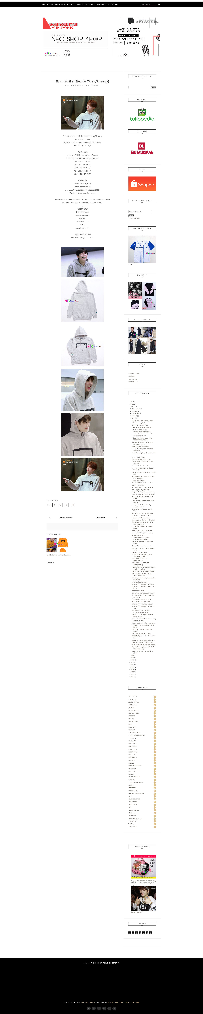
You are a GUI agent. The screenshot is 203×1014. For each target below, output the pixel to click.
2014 (132, 669)
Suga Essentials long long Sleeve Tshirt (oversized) (142, 555)
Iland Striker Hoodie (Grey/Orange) (143, 571)
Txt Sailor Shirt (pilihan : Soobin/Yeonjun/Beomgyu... (141, 431)
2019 (132, 658)
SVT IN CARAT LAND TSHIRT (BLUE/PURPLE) (140, 560)
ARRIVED (131, 708)
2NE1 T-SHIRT (132, 697)
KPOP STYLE (132, 768)
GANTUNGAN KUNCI (134, 732)
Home (43, 4)
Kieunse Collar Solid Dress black (142, 427)
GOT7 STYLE (132, 738)
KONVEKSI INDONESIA (135, 766)
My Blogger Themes (130, 1002)
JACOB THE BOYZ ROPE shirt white (142, 487)
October (135, 411)
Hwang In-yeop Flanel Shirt (140, 446)
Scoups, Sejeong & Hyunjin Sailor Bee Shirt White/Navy (144, 648)
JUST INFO (131, 760)
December (135, 409)
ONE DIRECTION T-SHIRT (135, 782)
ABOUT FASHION (133, 702)
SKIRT (130, 807)
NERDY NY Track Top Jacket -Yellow (143, 584)
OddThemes (113, 1002)
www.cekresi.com (133, 218)
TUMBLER (131, 824)
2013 (132, 672)
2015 (132, 667)
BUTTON (131, 719)
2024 (132, 402)
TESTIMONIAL (132, 379)
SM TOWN (131, 813)
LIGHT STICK (132, 771)
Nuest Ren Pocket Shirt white (141, 633)
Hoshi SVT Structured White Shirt (142, 642)
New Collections (66, 4)
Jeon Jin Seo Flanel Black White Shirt (143, 640)
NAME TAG (131, 780)
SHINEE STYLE (132, 802)
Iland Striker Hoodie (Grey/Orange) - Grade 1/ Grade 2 (143, 568)
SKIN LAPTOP (132, 804)
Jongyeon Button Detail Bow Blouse (143, 492)
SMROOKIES (132, 815)
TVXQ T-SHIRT (132, 827)
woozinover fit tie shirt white (141, 518)
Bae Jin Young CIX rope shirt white (142, 513)
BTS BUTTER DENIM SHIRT (140, 425)
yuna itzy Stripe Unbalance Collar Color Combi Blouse (142, 435)
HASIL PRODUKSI (133, 373)
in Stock (57, 4)
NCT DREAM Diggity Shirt (139, 423)
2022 (132, 404)
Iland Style (54, 500)
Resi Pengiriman (113, 4)
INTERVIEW (131, 755)
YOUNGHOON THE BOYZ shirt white (143, 494)
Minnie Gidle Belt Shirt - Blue (141, 466)
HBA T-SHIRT (132, 744)
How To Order (101, 4)
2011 (132, 676)
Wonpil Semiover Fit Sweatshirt (142, 531)
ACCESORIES (132, 705)
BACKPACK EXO (133, 710)
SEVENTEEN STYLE (134, 799)
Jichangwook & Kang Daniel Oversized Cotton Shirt (140, 538)
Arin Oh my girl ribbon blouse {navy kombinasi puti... (143, 477)
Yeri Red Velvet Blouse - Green (141, 546)
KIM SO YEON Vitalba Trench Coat (142, 483)
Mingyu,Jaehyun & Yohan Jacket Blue (143, 623)
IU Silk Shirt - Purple (138, 481)
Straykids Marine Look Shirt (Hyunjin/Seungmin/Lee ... (141, 611)
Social (79, 4)
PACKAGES (131, 376)
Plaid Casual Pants (138, 591)
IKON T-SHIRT (132, 749)
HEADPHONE (132, 746)
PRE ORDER (132, 788)
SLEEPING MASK (133, 810)
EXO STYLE (131, 730)
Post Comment (94, 85)
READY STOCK (132, 791)
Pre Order (50, 4)
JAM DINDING (132, 757)
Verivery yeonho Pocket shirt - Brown (144, 644)
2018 (132, 660)
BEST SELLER (89, 4)
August (134, 416)
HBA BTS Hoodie (136, 912)
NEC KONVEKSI (133, 382)
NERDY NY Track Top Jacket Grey (142, 515)
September (136, 413)
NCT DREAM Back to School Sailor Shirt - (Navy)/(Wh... (142, 523)
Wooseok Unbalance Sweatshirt (142, 599)
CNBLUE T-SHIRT (133, 721)
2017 (132, 662)
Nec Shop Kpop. (88, 1002)
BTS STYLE (131, 716)
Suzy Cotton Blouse (138, 535)
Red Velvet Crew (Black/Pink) (141, 602)
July (133, 418)
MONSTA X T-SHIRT (134, 777)
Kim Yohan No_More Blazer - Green (143, 593)
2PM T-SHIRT (132, 699)
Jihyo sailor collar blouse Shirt (141, 459)
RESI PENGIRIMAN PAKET (136, 793)
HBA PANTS (132, 741)
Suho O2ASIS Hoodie (138, 457)
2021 (132, 406)
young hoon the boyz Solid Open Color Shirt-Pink (142, 506)
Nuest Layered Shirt (138, 485)
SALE (130, 796)
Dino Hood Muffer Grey (139, 582)
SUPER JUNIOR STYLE (134, 818)
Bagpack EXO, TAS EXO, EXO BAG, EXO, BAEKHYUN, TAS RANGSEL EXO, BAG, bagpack (143, 883)
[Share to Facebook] (54, 505)
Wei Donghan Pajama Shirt (140, 490)
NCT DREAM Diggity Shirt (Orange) (142, 421)
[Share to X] (60, 505)
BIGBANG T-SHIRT (134, 713)
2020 (132, 655)
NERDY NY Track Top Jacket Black (142, 604)
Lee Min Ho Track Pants (139, 552)
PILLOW (130, 785)
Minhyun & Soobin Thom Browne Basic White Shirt (142, 443)
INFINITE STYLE (132, 752)
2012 (132, 674)
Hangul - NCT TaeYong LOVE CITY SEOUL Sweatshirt (142, 574)
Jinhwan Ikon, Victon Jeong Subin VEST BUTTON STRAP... (142, 439)
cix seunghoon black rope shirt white (143, 520)
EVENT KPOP (132, 727)
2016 (132, 665)
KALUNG (131, 763)
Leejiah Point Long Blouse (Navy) (142, 533)
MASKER (131, 774)
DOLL (130, 724)
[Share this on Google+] (67, 505)
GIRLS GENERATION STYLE (136, 735)
